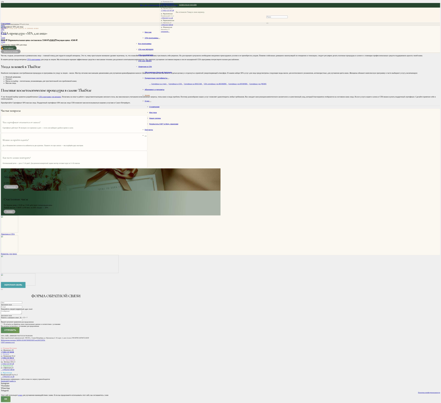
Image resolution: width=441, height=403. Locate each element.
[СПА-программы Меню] (159, 38)
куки (20, 395)
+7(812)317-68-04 (7, 370)
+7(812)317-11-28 (7, 377)
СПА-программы (13, 24)
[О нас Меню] (150, 101)
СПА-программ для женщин (50, 97)
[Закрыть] (2, 289)
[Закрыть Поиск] (267, 23)
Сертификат (9, 48)
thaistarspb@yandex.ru (8, 381)
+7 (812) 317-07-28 (7, 364)
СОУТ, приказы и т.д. (8, 342)
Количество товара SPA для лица (14, 45)
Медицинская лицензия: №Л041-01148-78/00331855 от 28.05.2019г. (23, 340)
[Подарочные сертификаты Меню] (168, 78)
